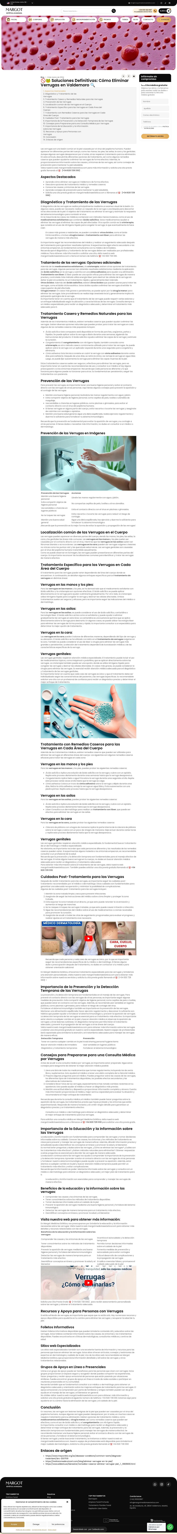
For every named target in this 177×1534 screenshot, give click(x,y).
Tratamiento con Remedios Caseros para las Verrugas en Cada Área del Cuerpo (17, 140)
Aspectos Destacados (20, 77)
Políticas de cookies (23, 1530)
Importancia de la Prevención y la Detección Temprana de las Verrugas (21, 159)
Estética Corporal (13, 1395)
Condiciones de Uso (55, 1401)
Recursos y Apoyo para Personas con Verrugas (14, 200)
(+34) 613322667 (136, 1394)
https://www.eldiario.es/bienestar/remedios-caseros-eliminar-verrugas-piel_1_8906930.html (90, 1358)
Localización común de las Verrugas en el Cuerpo (21, 116)
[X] (123, 76)
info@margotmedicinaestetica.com (144, 1397)
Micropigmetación (13, 1401)
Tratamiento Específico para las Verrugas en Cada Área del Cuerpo (15, 126)
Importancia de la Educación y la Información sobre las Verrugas (14, 185)
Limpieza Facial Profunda (98, 1396)
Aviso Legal (52, 1530)
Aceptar (14, 1524)
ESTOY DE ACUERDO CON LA (156, 127)
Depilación (10, 1398)
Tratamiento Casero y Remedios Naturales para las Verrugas (20, 99)
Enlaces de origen (19, 210)
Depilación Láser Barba (97, 1403)
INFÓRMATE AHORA (155, 136)
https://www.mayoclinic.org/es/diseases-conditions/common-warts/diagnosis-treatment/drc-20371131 (84, 1351)
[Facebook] (129, 76)
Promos (9, 1404)
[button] (67, 1502)
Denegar (36, 1524)
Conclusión (16, 207)
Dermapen (92, 1393)
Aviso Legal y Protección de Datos (61, 1404)
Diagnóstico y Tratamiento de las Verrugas (14, 88)
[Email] (134, 76)
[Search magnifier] (114, 11)
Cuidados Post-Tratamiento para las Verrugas (18, 151)
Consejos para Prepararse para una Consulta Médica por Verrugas (18, 168)
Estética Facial (12, 1392)
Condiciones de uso (39, 1530)
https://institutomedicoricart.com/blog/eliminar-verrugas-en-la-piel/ (79, 1355)
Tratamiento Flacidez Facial (99, 1400)
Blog (42, 77)
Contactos (51, 1395)
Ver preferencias (58, 1524)
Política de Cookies (55, 1398)
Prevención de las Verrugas (13, 110)
